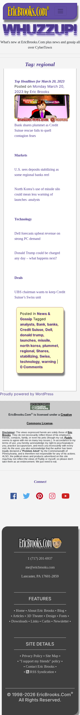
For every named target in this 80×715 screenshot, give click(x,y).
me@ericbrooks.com (40, 567)
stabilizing (29, 356)
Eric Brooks (39, 91)
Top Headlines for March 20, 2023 (39, 81)
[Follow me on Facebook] (13, 496)
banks (52, 324)
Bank (40, 324)
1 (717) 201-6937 (40, 558)
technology (30, 361)
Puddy (68, 437)
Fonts (63, 616)
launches (28, 340)
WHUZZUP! (40, 30)
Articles (18, 616)
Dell (48, 329)
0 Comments (31, 367)
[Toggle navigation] (60, 11)
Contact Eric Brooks (40, 666)
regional (27, 351)
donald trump (31, 335)
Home (20, 610)
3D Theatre (35, 616)
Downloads (19, 621)
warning (49, 361)
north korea (30, 345)
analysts (27, 324)
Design (51, 616)
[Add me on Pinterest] (40, 496)
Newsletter (61, 621)
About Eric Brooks (41, 610)
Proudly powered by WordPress (26, 394)
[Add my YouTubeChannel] (65, 496)
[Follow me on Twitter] (26, 496)
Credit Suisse (31, 329)
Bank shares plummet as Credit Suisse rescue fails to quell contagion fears (36, 130)
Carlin (46, 621)
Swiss (45, 356)
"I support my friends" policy (40, 661)
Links (35, 621)
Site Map (52, 656)
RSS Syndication (41, 672)
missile (44, 340)
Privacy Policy (32, 656)
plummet (50, 345)
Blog (60, 610)
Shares (42, 351)
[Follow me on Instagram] (52, 496)
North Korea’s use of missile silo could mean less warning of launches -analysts (37, 194)
